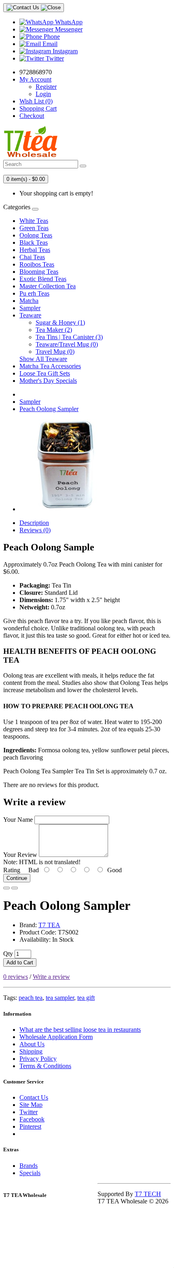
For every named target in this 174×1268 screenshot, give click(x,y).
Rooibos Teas (36, 264)
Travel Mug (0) (55, 351)
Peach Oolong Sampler (49, 408)
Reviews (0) (35, 530)
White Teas (33, 220)
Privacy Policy (38, 1058)
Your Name (18, 819)
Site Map (30, 1104)
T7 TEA (49, 925)
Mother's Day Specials (48, 380)
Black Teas (33, 242)
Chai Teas (32, 257)
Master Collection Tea (47, 286)
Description (34, 522)
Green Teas (34, 228)
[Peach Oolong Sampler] (65, 509)
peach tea (30, 997)
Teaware (30, 315)
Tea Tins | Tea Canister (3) (69, 337)
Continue (16, 878)
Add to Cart (19, 962)
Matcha (28, 300)
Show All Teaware (43, 358)
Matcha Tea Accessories (50, 366)
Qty (8, 953)
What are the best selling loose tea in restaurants (80, 1029)
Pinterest (30, 1126)
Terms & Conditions (45, 1065)
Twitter (28, 1111)
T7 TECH (148, 1193)
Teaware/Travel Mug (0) (67, 344)
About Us (32, 1044)
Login (43, 93)
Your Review (20, 854)
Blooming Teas (38, 271)
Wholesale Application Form (56, 1036)
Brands (28, 1165)
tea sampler (60, 997)
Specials (29, 1172)
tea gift (86, 997)
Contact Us (33, 1097)
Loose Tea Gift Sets (44, 373)
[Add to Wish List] (6, 888)
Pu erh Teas (34, 293)
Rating (11, 870)
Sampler (29, 307)
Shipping (30, 1051)
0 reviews (15, 976)
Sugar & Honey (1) (60, 322)
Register (46, 86)
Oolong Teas (35, 235)
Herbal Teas (34, 249)
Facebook (32, 1119)
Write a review (51, 976)
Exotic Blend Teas (42, 278)
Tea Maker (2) (54, 329)
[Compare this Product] (14, 888)
